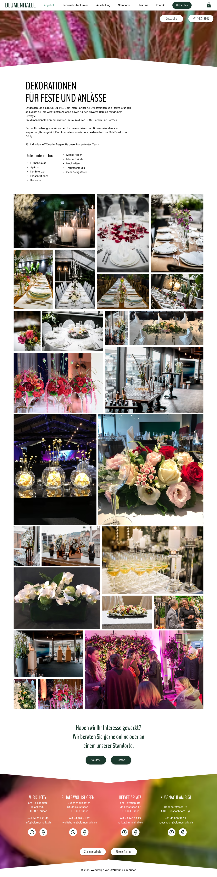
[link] (208, 4)
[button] (124, 5)
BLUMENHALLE (20, 5)
